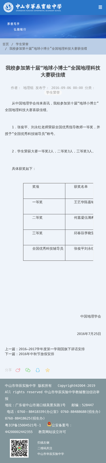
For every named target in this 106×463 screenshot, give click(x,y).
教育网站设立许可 (54, 432)
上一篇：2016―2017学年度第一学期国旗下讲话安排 (45, 349)
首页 (5, 44)
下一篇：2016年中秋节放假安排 (29, 354)
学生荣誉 (22, 44)
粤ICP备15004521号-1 (23, 425)
